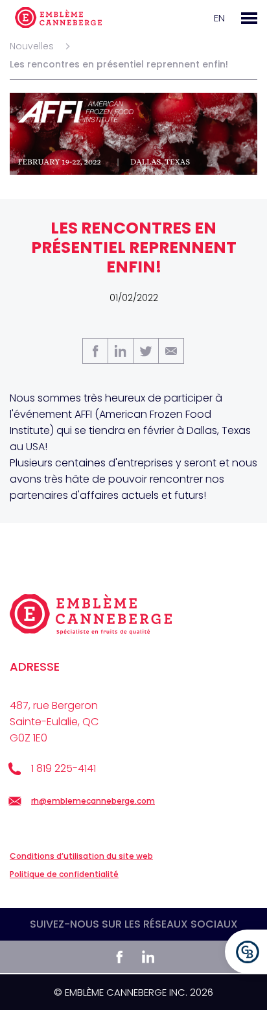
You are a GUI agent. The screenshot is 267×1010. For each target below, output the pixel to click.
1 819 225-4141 (63, 768)
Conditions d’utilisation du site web (81, 855)
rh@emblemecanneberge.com (93, 800)
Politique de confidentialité (64, 874)
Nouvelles (32, 46)
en (219, 18)
